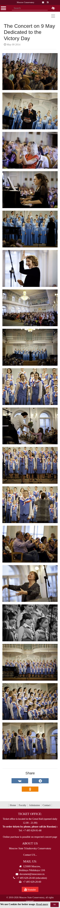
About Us (30, 843)
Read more (42, 904)
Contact (46, 805)
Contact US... (30, 854)
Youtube (31, 889)
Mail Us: (30, 861)
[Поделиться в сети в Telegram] (40, 780)
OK (54, 904)
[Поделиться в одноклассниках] (30, 789)
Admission (34, 805)
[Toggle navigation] (53, 16)
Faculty (22, 805)
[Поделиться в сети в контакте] (20, 780)
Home (13, 805)
